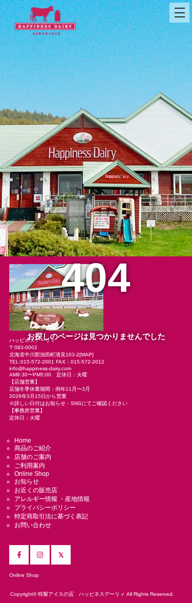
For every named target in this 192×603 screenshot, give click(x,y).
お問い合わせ (32, 525)
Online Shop (31, 473)
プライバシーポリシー (45, 507)
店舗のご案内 (32, 456)
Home (22, 440)
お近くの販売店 (35, 490)
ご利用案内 (29, 465)
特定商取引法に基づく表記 (51, 516)
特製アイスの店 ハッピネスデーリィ (81, 594)
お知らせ (26, 481)
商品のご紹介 (32, 448)
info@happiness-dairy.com (40, 368)
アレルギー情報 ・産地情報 (52, 498)
